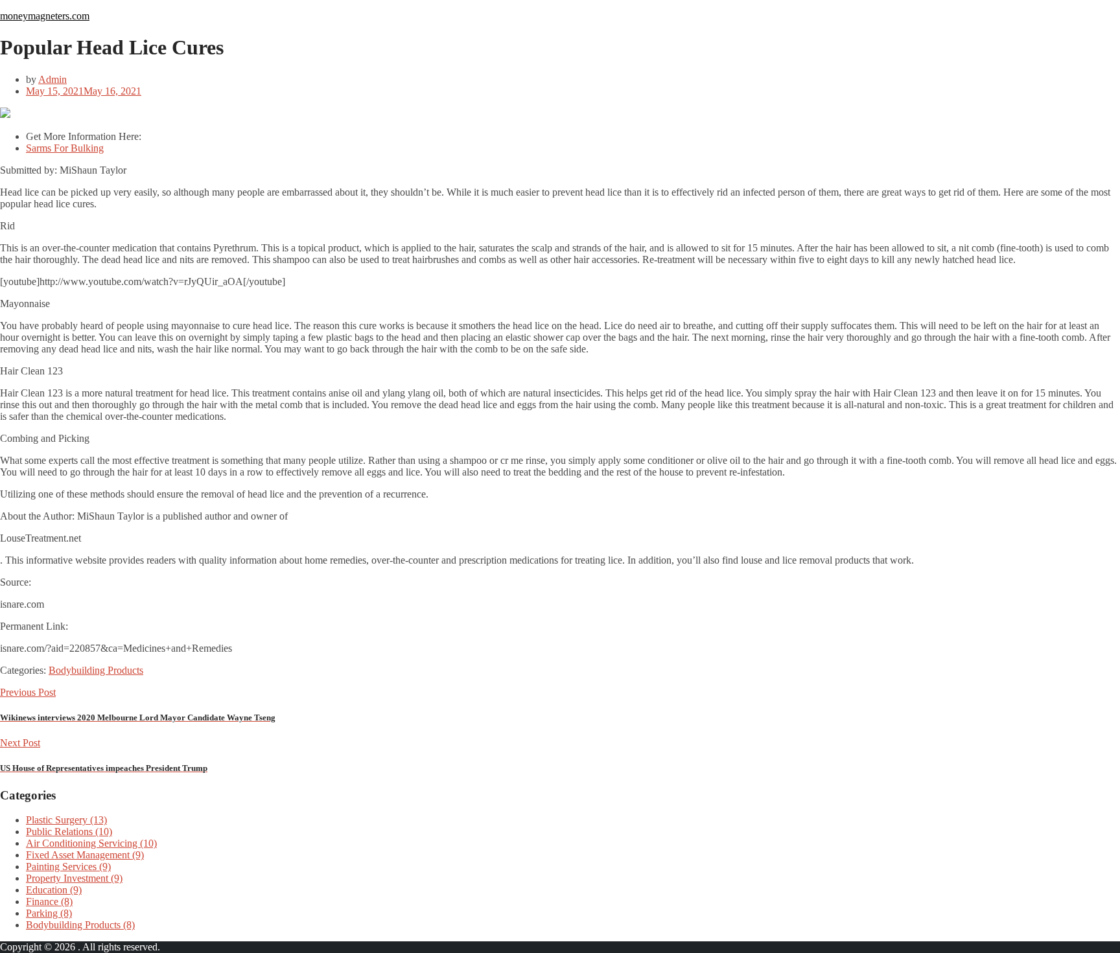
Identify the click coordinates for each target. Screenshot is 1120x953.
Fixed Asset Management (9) (85, 854)
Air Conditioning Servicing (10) (91, 843)
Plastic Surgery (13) (66, 819)
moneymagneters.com (44, 15)
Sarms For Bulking (65, 148)
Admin (52, 79)
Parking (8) (49, 913)
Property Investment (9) (74, 878)
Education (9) (54, 889)
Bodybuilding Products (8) (80, 924)
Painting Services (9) (68, 866)
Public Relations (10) (69, 831)
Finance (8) (49, 901)
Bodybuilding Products (96, 670)
